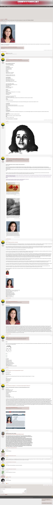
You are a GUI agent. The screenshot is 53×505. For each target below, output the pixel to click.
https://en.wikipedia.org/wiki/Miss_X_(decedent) (12, 242)
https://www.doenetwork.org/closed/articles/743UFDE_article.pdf (15, 434)
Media (5, 6)
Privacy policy (46, 496)
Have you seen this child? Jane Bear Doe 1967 (11, 301)
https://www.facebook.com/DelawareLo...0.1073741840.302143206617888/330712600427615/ (18, 385)
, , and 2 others (12, 447)
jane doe (12, 21)
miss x (14, 21)
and (4, 51)
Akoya (1, 21)
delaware (9, 21)
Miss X (7, 337)
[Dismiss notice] (51, 499)
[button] (2, 6)
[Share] (50, 58)
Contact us (39, 496)
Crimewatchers (2, 496)
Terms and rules (43, 496)
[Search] (52, 6)
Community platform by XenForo (26, 497)
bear (7, 21)
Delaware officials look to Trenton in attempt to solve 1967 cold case (14, 158)
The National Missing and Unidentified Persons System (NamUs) (14, 59)
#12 (51, 457)
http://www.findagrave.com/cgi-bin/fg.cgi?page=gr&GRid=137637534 (14, 370)
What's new (8, 6)
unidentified (17, 21)
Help (49, 496)
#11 (51, 449)
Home (1, 6)
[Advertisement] (26, 13)
